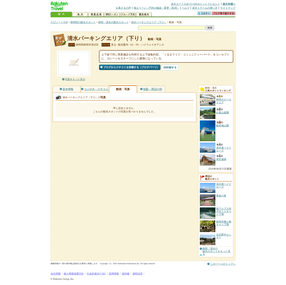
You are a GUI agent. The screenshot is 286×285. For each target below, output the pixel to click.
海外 (80, 14)
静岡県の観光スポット (83, 22)
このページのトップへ (222, 263)
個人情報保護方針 (74, 273)
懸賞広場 (96, 14)
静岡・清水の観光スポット (113, 22)
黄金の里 (221, 195)
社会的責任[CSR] (96, 273)
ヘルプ (185, 7)
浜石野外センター (223, 236)
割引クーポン (112, 14)
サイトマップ (227, 7)
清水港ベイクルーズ (223, 185)
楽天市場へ (229, 4)
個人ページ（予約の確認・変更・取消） (156, 7)
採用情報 (114, 273)
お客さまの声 (123, 7)
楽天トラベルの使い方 (205, 7)
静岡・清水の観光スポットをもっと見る (216, 251)
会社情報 (56, 273)
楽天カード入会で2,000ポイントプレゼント (195, 4)
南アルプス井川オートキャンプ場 (223, 211)
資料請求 (137, 273)
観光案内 (144, 14)
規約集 (126, 273)
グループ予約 (128, 14)
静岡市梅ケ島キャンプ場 (223, 223)
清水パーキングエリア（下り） (149, 22)
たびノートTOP (59, 22)
